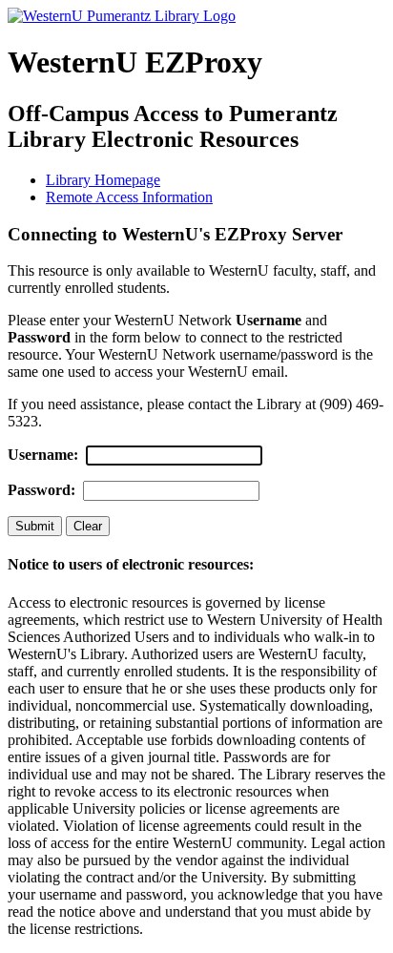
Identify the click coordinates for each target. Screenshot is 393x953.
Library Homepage (103, 180)
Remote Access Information (129, 197)
